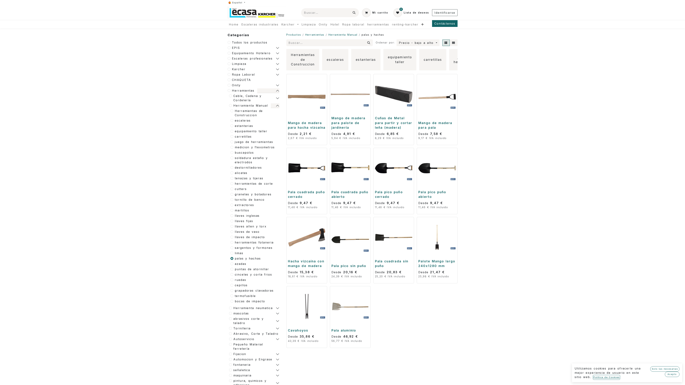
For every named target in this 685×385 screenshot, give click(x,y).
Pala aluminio (343, 330)
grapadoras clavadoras (254, 290)
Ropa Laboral (243, 74)
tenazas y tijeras (249, 178)
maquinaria (242, 375)
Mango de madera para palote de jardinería (348, 122)
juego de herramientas (254, 142)
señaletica (241, 370)
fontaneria (242, 364)
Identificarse (444, 12)
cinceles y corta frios (253, 274)
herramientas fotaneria (254, 242)
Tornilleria (242, 328)
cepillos (241, 285)
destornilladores (248, 167)
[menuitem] (233, 24)
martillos (242, 210)
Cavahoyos (298, 330)
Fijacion (239, 354)
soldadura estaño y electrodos (251, 160)
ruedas (240, 280)
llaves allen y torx (251, 226)
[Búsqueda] (354, 12)
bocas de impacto (250, 301)
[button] (418, 42)
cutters (241, 189)
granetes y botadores (253, 194)
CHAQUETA (241, 80)
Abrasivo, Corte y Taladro (255, 333)
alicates (241, 173)
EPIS (236, 48)
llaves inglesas (247, 215)
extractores (244, 205)
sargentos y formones (254, 248)
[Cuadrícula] (446, 42)
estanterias (244, 126)
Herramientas (243, 90)
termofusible (245, 296)
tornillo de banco (250, 199)
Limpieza (239, 64)
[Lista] (454, 42)
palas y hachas (248, 258)
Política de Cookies (606, 377)
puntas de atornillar (252, 269)
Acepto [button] (672, 374)
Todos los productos (249, 42)
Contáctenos (444, 23)
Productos (293, 34)
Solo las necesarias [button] (665, 369)
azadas (240, 264)
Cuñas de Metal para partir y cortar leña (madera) (393, 122)
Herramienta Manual (250, 105)
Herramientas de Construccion (249, 113)
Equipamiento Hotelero (251, 53)
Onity (236, 85)
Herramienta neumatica (253, 308)
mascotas (241, 313)
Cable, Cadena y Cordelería (247, 98)
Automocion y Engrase (252, 359)
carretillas (243, 136)
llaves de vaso (247, 231)
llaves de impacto (250, 237)
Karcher (238, 69)
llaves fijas (244, 221)
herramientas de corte (254, 183)
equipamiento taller (251, 131)
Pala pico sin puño (348, 266)
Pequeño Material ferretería (248, 346)
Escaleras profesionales (252, 58)
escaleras (243, 120)
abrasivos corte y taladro (248, 321)
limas (239, 253)
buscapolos (244, 152)
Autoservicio (243, 339)
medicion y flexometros (255, 147)
